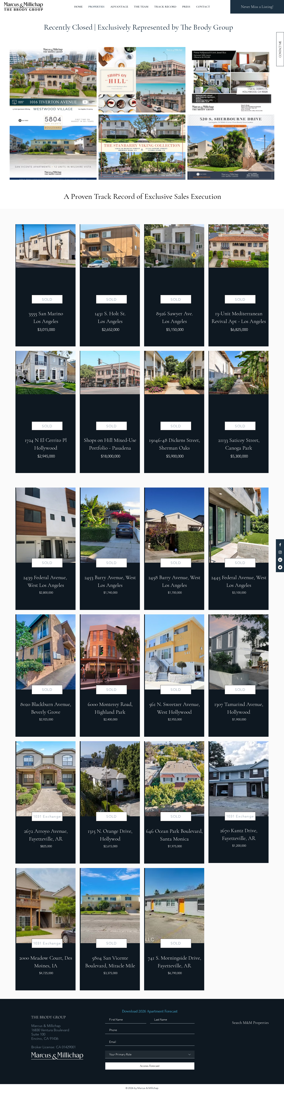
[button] (280, 49)
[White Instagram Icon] (280, 552)
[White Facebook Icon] (280, 545)
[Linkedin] (280, 560)
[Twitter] (280, 567)
